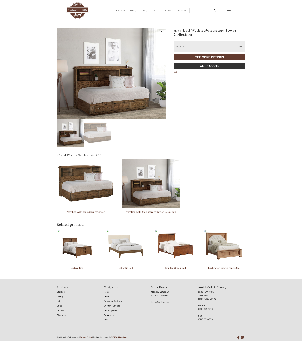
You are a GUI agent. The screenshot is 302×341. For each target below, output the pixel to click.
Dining (133, 10)
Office (155, 10)
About (106, 296)
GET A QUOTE (209, 65)
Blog (106, 320)
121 (175, 72)
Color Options (110, 310)
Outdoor (167, 10)
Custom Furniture (112, 306)
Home (106, 292)
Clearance (181, 10)
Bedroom (120, 10)
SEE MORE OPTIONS (209, 57)
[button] (162, 32)
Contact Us (109, 315)
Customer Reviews (113, 301)
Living (144, 10)
